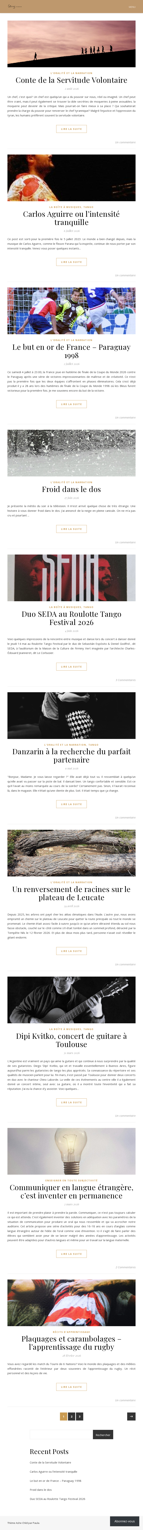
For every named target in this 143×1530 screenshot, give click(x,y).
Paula (36, 1523)
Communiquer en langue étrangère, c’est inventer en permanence (72, 1191)
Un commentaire (125, 142)
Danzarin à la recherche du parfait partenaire (71, 755)
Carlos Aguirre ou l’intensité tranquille (71, 218)
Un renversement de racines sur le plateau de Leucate (71, 893)
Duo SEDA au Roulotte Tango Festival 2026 (72, 618)
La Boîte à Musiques (65, 207)
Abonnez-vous (125, 1521)
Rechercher (103, 1435)
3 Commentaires (126, 680)
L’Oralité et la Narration (72, 73)
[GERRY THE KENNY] (14, 6)
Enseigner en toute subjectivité (71, 1180)
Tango (88, 207)
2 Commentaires (126, 1267)
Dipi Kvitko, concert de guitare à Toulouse (71, 1040)
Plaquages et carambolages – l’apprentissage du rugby (71, 1342)
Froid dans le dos (71, 489)
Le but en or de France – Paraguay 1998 (71, 351)
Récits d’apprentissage (71, 1332)
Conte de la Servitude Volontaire (71, 80)
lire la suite (71, 129)
